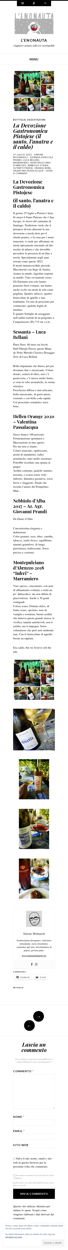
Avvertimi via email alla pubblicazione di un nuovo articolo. (33, 1184)
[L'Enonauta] (34, 24)
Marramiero (21, 162)
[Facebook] (31, 964)
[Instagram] (36, 964)
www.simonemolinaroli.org (34, 955)
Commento (23, 1071)
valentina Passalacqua (28, 170)
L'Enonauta (34, 40)
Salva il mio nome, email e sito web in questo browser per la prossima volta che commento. (32, 1162)
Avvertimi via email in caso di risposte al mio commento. (33, 1176)
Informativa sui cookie (13, 1237)
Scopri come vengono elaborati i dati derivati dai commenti (33, 1214)
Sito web (20, 1145)
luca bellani (31, 160)
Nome (18, 1116)
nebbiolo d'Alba (38, 165)
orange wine (42, 168)
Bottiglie (19, 119)
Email (19, 1131)
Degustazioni (36, 119)
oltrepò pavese (23, 168)
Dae (47, 253)
